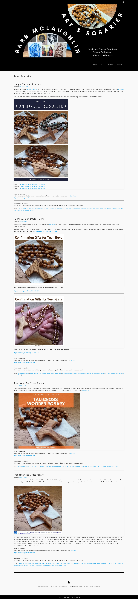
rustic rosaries (83, 466)
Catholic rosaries (31, 89)
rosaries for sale (118, 373)
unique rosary (106, 466)
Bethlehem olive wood (45, 563)
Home (95, 64)
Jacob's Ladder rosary (101, 209)
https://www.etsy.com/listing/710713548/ (32, 184)
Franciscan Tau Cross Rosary (29, 383)
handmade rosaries (99, 373)
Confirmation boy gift (67, 373)
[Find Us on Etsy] (123, 2)
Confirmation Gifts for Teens (29, 218)
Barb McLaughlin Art (23, 209)
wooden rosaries (29, 210)
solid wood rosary (30, 565)
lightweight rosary (105, 563)
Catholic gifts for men (56, 563)
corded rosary (41, 466)
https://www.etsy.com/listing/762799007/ (32, 188)
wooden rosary (114, 466)
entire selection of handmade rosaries (46, 231)
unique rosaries (21, 210)
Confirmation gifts (78, 373)
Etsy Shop (120, 64)
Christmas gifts (33, 466)
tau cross (24, 375)
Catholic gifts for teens (35, 373)
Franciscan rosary (76, 209)
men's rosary (113, 563)
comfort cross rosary (66, 209)
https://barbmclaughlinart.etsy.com (24, 198)
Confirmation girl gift (88, 373)
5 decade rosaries (22, 563)
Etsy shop (121, 89)
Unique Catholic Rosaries (27, 84)
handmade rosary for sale (88, 209)
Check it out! (86, 390)
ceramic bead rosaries (55, 209)
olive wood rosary (109, 373)
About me (110, 64)
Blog (102, 64)
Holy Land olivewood (74, 466)
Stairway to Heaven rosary (114, 209)
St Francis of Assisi (92, 466)
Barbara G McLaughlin (35, 209)
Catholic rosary (45, 209)
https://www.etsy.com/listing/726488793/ (33, 186)
